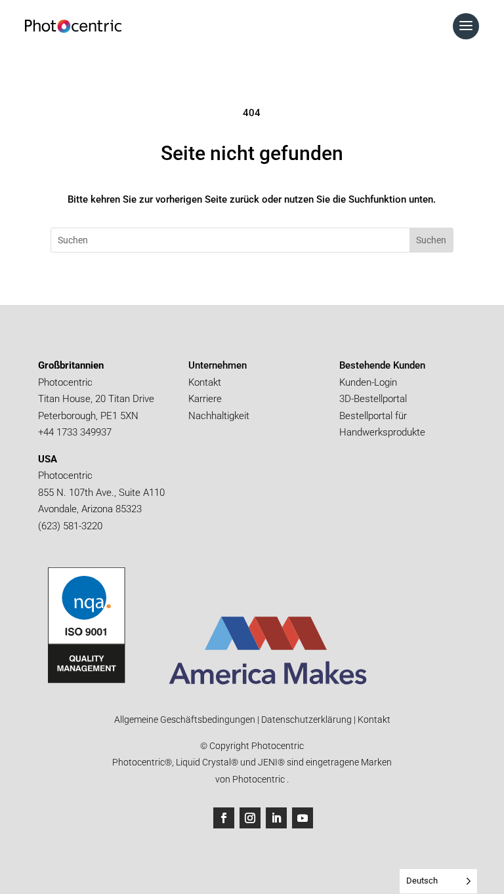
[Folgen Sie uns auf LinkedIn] (276, 817)
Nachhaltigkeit (218, 416)
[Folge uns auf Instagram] (250, 817)
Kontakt (204, 382)
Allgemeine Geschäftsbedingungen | (186, 719)
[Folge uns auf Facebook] (223, 817)
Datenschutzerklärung (305, 719)
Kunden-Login (368, 382)
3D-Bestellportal (374, 399)
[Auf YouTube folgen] (302, 817)
